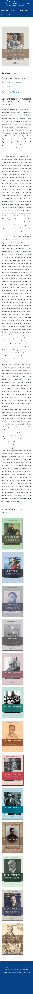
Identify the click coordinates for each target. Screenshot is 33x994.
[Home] (3, 6)
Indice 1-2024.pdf (10, 92)
